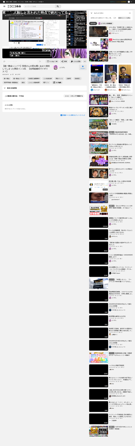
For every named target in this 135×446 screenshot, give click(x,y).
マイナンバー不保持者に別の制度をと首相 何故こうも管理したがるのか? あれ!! (120, 415)
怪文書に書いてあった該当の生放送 (120, 181)
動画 (7, 1)
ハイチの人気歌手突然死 (116, 365)
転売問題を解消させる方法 (117, 316)
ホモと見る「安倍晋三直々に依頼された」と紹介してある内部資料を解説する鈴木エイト (120, 28)
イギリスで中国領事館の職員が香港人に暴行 (120, 194)
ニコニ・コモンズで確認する (74, 96)
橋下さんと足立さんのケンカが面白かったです (120, 170)
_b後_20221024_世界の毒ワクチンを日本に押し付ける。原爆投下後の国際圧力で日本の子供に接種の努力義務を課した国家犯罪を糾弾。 (120, 391)
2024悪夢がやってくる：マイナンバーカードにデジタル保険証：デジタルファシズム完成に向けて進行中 (120, 268)
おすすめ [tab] (93, 23)
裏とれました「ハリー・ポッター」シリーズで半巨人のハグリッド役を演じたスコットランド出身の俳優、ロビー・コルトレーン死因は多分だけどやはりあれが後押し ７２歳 (120, 403)
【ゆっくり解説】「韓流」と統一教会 (120, 120)
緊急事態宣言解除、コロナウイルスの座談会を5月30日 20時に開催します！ (120, 293)
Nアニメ (35, 1)
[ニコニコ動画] (14, 6)
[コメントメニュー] (130, 13)
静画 (11, 1)
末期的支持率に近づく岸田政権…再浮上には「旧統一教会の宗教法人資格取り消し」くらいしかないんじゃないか (120, 158)
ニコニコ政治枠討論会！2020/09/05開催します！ (121, 256)
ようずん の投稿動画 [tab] (106, 23)
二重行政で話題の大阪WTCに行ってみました (120, 243)
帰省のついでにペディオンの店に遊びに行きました (120, 108)
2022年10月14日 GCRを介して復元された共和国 (120, 342)
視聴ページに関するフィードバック (74, 154)
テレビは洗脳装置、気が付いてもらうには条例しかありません (120, 231)
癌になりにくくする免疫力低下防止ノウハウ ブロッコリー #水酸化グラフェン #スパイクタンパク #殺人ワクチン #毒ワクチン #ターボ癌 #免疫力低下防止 (120, 379)
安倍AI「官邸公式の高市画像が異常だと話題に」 (124, 86)
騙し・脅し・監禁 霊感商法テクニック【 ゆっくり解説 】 (120, 96)
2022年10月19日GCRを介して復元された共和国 (120, 305)
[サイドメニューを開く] (4, 6)
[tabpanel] (111, 231)
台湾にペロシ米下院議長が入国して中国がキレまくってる (120, 53)
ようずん (62, 67)
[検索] (58, 6)
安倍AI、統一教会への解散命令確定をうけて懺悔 (110, 86)
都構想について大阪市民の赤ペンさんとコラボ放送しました (120, 219)
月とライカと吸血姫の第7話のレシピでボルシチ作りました (120, 145)
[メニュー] (85, 61)
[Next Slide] (82, 134)
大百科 (26, 1)
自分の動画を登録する (16, 116)
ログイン (112, 1)
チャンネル (21, 1)
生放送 (15, 1)
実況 (30, 1)
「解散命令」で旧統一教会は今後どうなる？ (96, 86)
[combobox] (39, 6)
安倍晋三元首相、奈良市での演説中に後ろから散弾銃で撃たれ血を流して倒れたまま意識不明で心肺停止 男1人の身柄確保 (120, 329)
